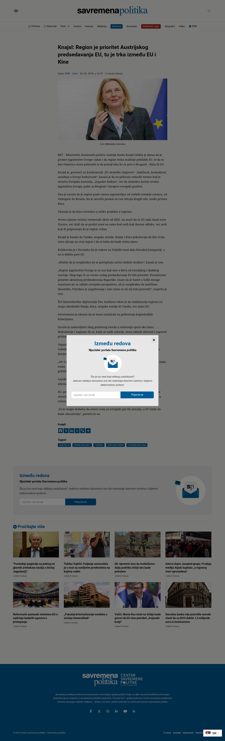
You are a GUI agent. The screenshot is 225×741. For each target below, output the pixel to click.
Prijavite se (137, 394)
